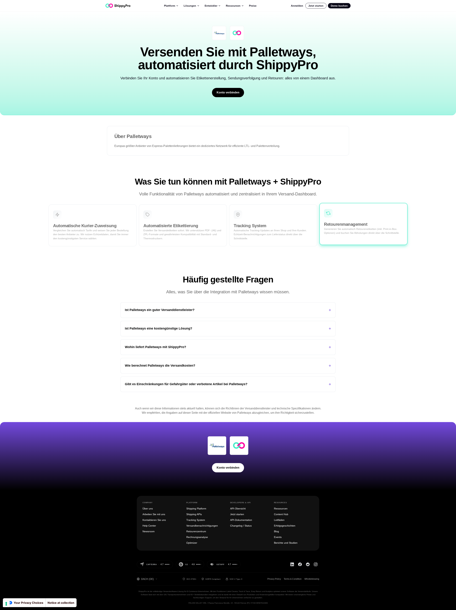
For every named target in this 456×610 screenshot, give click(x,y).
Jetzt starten (315, 5)
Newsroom (148, 531)
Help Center (149, 525)
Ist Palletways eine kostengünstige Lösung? (228, 328)
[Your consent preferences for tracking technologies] (6, 603)
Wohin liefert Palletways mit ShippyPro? (228, 347)
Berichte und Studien (285, 542)
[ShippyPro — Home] (117, 6)
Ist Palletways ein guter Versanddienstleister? (228, 310)
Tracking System (195, 520)
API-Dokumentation (241, 520)
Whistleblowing (311, 579)
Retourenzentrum (196, 531)
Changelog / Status (241, 525)
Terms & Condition (293, 579)
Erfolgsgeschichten (284, 525)
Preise (252, 5)
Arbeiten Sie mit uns (153, 514)
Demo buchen (339, 5)
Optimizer (191, 542)
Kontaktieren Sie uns (154, 520)
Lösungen (190, 5)
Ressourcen (233, 5)
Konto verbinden (228, 92)
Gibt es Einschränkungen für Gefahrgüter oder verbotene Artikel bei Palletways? (228, 384)
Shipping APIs (194, 514)
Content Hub (281, 514)
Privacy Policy (274, 579)
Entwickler (211, 5)
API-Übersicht (238, 508)
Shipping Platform (196, 508)
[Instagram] (315, 564)
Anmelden (297, 5)
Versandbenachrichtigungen (202, 525)
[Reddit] (307, 564)
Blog (276, 531)
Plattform (169, 5)
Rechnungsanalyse (197, 537)
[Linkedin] (292, 564)
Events (278, 537)
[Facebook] (300, 564)
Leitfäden (279, 520)
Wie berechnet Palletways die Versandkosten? (228, 365)
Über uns (147, 508)
